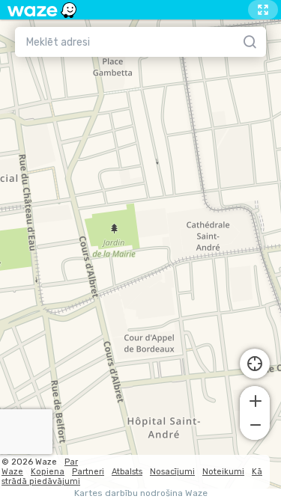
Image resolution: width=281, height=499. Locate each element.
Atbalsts (127, 472)
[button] (255, 399)
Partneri (88, 472)
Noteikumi (223, 472)
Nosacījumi (172, 472)
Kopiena (47, 472)
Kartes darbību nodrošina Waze (141, 493)
